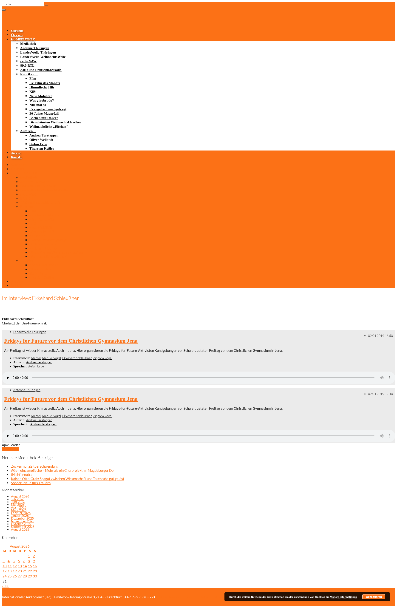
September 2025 (22, 526)
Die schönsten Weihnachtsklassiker (55, 122)
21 (25, 571)
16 (35, 566)
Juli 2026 (17, 499)
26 (15, 576)
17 (5, 571)
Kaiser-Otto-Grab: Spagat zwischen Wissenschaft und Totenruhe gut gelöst (67, 479)
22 (30, 571)
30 (35, 576)
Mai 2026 (18, 504)
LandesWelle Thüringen (38, 52)
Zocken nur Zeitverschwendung (34, 466)
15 (30, 566)
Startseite (17, 30)
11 (10, 566)
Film (32, 78)
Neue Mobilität (40, 96)
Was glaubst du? (41, 100)
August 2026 (20, 496)
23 (35, 571)
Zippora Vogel (102, 358)
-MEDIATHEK (23, 39)
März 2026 (18, 510)
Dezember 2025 (22, 518)
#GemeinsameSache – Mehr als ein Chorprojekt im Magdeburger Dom (63, 470)
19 (15, 571)
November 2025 (22, 521)
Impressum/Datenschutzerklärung (207, 597)
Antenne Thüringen (34, 48)
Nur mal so (37, 105)
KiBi (32, 92)
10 (5, 566)
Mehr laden (10, 449)
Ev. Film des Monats (44, 83)
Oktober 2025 (21, 524)
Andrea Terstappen (43, 135)
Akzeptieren (374, 597)
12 (15, 566)
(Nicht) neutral (22, 474)
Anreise (16, 153)
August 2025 (20, 529)
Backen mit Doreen (43, 118)
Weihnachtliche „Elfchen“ (48, 126)
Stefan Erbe (38, 144)
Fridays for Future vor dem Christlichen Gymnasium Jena (71, 341)
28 (25, 576)
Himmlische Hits (41, 87)
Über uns (17, 35)
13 (20, 566)
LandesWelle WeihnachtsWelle (43, 57)
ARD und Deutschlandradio (41, 70)
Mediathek (28, 43)
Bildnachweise (168, 597)
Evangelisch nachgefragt (47, 109)
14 (25, 566)
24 (5, 576)
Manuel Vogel (51, 358)
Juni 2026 (18, 502)
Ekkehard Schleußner (77, 358)
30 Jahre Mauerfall (44, 113)
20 (20, 571)
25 (10, 576)
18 (10, 571)
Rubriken (27, 74)
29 (30, 576)
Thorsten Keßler (41, 148)
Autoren (26, 131)
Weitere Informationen (343, 597)
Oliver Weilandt (41, 140)
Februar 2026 (21, 513)
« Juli (5, 586)
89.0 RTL (27, 65)
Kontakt (16, 157)
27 (20, 576)
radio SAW (28, 61)
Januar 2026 (20, 515)
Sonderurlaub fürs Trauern (31, 483)
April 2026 (18, 507)
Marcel (36, 358)
